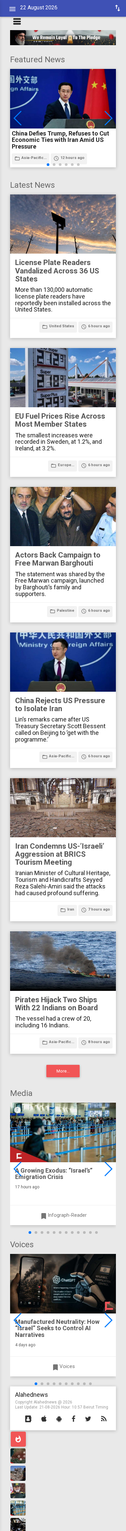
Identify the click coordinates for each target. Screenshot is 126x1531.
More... (63, 1071)
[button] (28, 1419)
